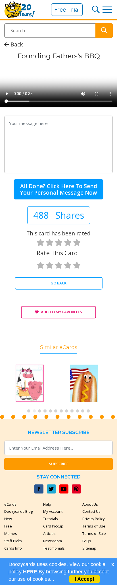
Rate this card (57, 253)
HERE (30, 572)
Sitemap (89, 548)
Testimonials (54, 548)
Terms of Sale (94, 533)
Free (8, 526)
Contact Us (91, 511)
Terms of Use (93, 526)
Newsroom (52, 541)
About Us (90, 504)
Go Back (58, 283)
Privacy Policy (93, 518)
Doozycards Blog (18, 511)
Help (47, 504)
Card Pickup (53, 526)
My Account (52, 511)
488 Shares (58, 215)
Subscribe (58, 463)
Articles (49, 533)
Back (16, 44)
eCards (10, 504)
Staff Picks (13, 541)
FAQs (86, 541)
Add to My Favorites (61, 311)
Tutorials (50, 518)
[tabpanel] (31, 385)
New (8, 518)
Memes (10, 533)
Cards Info (13, 548)
